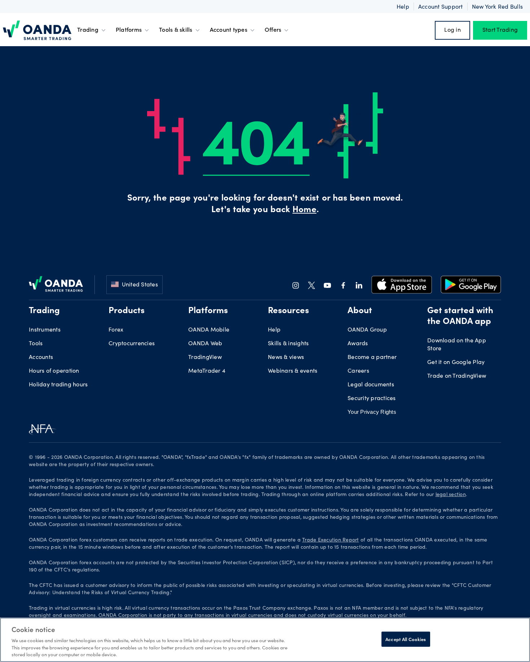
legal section (451, 494)
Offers (273, 30)
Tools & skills (176, 30)
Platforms (129, 30)
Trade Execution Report (330, 540)
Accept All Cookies (405, 639)
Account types (228, 30)
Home (304, 210)
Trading (87, 30)
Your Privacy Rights (372, 412)
